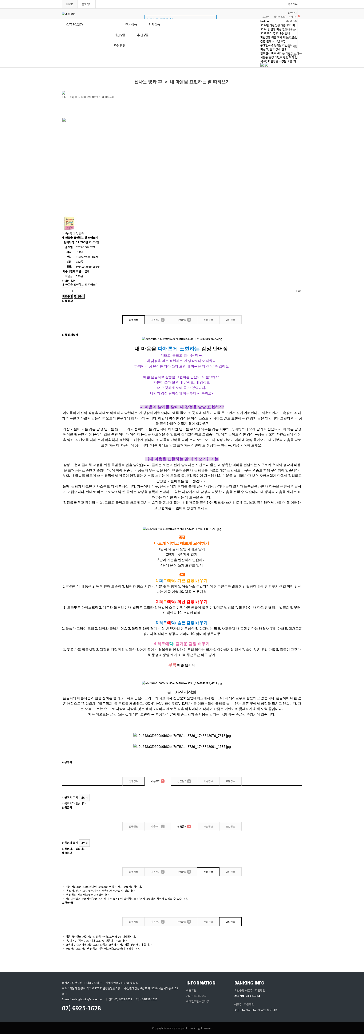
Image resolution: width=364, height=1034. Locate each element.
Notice (264, 21)
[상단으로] (358, 1028)
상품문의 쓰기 (70, 843)
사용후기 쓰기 (70, 797)
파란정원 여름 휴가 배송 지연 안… (280, 37)
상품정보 (133, 319)
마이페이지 (291, 38)
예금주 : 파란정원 (244, 1004)
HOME (69, 4)
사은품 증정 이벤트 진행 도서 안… (280, 57)
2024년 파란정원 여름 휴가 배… (279, 25)
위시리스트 (291, 21)
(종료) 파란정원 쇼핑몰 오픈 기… (279, 61)
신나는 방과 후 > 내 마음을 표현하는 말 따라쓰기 (88, 97)
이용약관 (191, 990)
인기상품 (154, 24)
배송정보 (208, 319)
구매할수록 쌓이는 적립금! (275, 45)
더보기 (84, 798)
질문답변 (292, 54)
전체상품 (131, 24)
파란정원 (120, 45)
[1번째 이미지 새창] (69, 230)
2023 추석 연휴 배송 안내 (275, 33)
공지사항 (292, 46)
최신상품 (120, 35)
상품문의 (183, 319)
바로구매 (67, 296)
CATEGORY (74, 24)
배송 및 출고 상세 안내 (273, 49)
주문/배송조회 (289, 29)
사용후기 (157, 319)
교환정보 (230, 319)
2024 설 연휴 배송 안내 (273, 29)
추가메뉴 (292, 4)
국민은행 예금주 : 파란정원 (249, 990)
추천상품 (143, 35)
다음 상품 (78, 234)
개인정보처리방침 (196, 996)
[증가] (80, 291)
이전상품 (67, 234)
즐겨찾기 (86, 4)
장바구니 (292, 12)
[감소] (65, 291)
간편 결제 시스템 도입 (273, 41)
